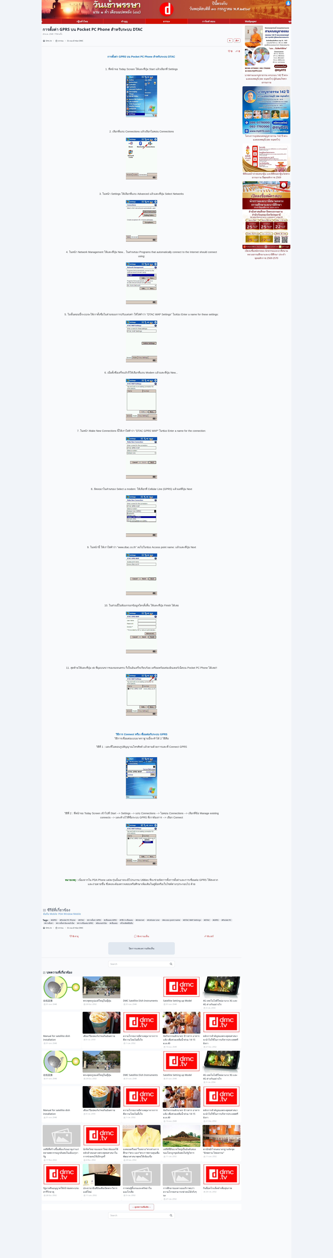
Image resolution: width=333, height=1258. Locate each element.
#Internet (140, 920)
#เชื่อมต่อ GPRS (110, 920)
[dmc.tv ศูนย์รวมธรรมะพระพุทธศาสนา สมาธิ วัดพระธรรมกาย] (166, 9)
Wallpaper (251, 21)
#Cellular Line (153, 920)
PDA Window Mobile (69, 913)
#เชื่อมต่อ (113, 923)
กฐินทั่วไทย (82, 21)
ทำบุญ (124, 21)
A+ (237, 40)
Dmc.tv (49, 40)
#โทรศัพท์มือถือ (126, 923)
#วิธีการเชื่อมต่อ (126, 920)
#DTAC (81, 920)
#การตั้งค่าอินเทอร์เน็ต (65, 923)
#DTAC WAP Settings (192, 920)
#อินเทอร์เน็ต (101, 923)
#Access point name (171, 920)
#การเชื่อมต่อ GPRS (85, 923)
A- (230, 40)
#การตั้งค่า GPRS (94, 920)
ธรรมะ (166, 21)
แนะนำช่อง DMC (76, 40)
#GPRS (54, 920)
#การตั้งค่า (48, 923)
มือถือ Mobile (50, 913)
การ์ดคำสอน (208, 21)
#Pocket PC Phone (67, 920)
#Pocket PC (226, 920)
